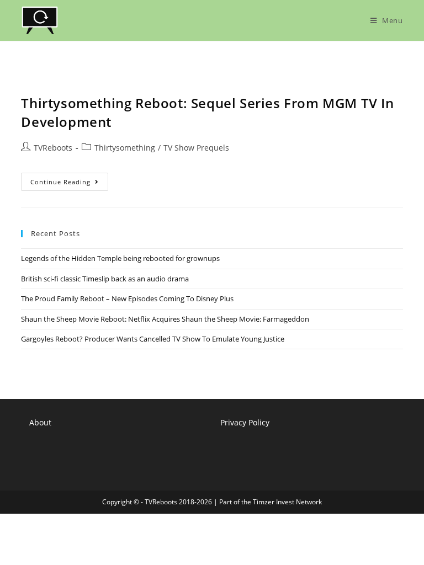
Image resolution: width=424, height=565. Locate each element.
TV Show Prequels (196, 147)
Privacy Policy (244, 422)
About (40, 422)
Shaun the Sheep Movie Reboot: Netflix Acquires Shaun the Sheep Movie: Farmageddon (165, 319)
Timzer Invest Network (287, 502)
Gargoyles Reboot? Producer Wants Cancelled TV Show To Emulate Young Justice (152, 339)
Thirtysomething (124, 147)
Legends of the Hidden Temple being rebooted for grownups (120, 258)
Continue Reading (69, 184)
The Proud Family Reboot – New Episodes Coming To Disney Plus (127, 298)
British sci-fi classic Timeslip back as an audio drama (105, 279)
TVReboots (53, 147)
